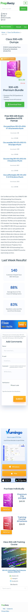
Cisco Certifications (13, 32)
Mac (15, 473)
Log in (4, 15)
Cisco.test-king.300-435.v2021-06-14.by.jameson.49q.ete (14, 160)
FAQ (4, 608)
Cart (4, 20)
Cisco (25, 27)
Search (23, 8)
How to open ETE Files (14, 437)
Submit (19, 399)
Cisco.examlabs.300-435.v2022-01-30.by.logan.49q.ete (14, 143)
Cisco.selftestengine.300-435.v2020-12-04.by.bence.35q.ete (14, 176)
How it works (7, 18)
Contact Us (10, 608)
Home (3, 32)
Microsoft (18, 27)
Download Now (15, 104)
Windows (15, 467)
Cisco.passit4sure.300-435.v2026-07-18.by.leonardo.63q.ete (15, 127)
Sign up (5, 13)
